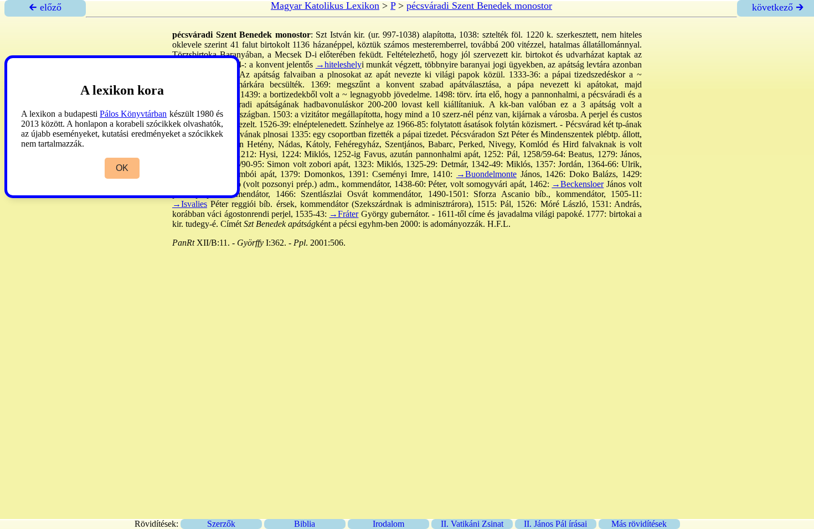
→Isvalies (189, 204)
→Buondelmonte (486, 174)
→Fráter (343, 214)
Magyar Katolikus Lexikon (325, 5)
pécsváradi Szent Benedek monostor (479, 5)
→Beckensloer (578, 184)
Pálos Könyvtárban (133, 113)
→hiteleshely (339, 64)
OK (122, 168)
